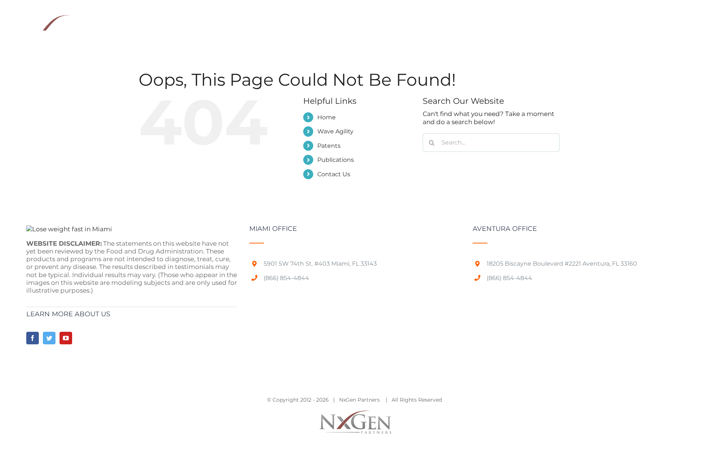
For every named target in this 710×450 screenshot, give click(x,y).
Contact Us (333, 174)
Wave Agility (335, 131)
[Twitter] (49, 338)
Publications (335, 159)
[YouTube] (66, 338)
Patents (329, 145)
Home (326, 117)
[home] (69, 229)
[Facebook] (32, 338)
